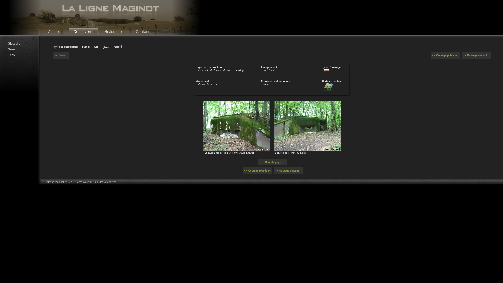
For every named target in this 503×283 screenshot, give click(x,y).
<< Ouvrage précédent (445, 55)
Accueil (54, 31)
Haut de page (273, 162)
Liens (11, 55)
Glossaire (14, 43)
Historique (113, 31)
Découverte (83, 31)
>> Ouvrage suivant (475, 55)
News (11, 49)
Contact (142, 31)
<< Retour (61, 55)
